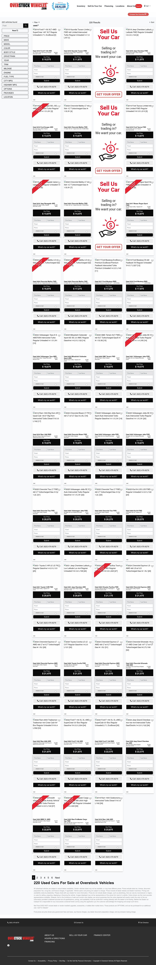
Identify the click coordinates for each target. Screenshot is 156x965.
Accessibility (42, 961)
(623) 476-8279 (14, 922)
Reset (14, 30)
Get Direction (144, 922)
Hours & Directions (55, 938)
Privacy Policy (52, 961)
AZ (147, 6)
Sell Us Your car (78, 935)
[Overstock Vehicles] (29, 5)
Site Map (62, 961)
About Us (49, 935)
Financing (50, 942)
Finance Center (102, 935)
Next (57, 877)
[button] (81, 6)
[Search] (25, 25)
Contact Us (79, 922)
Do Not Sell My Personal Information (79, 961)
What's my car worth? (46, 93)
